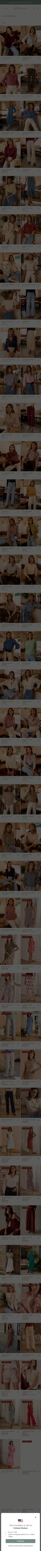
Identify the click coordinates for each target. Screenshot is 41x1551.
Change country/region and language (20, 1545)
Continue (20, 1541)
